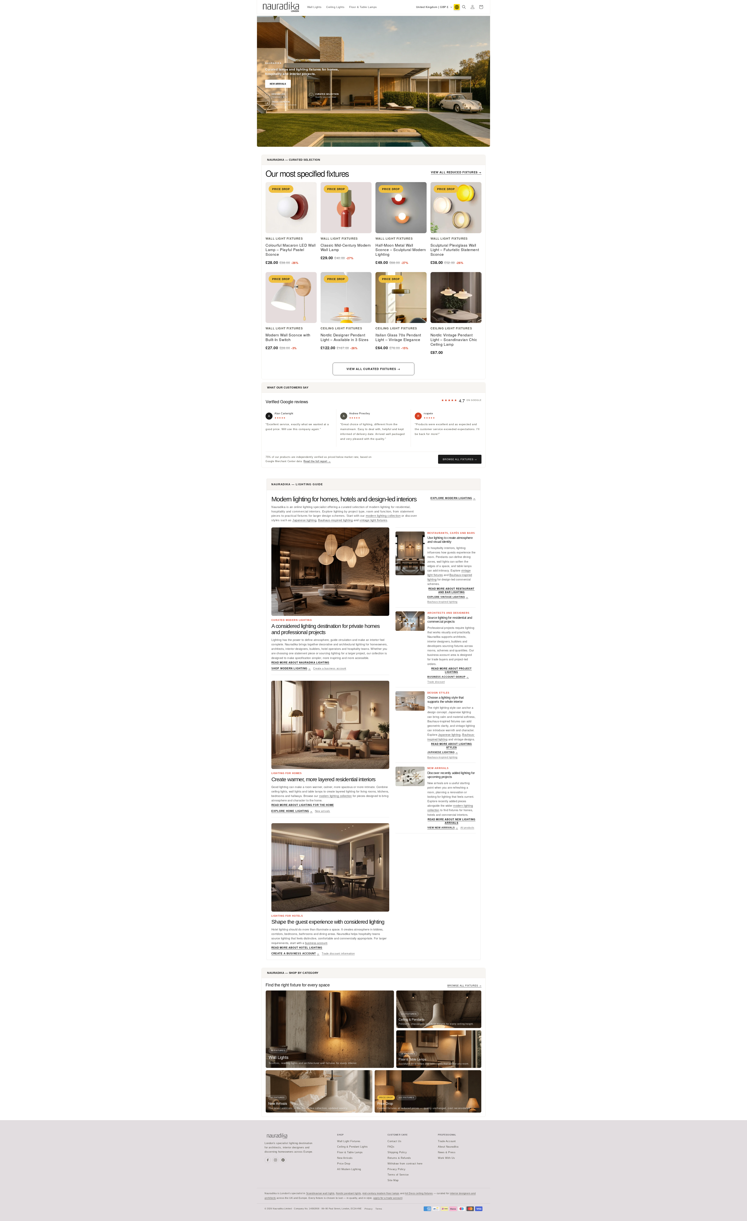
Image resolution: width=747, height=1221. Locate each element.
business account (316, 943)
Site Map (393, 1180)
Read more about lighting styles (451, 745)
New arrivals (322, 811)
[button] (464, 7)
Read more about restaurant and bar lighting (451, 590)
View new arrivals (442, 828)
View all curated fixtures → (373, 369)
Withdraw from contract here (405, 1163)
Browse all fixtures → (460, 459)
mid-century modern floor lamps (380, 1193)
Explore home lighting (292, 811)
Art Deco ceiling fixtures (419, 1193)
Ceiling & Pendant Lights (352, 1146)
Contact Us (394, 1141)
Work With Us (446, 1157)
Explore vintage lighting (447, 597)
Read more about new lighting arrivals (451, 821)
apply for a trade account (387, 1198)
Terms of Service (398, 1174)
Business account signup (448, 677)
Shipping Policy (397, 1152)
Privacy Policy (396, 1169)
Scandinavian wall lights (320, 1193)
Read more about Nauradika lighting (300, 662)
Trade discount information (338, 953)
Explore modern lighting (453, 498)
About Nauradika (448, 1146)
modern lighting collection (383, 515)
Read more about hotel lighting (296, 947)
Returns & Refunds (399, 1157)
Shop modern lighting (291, 668)
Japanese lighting (304, 520)
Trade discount (436, 682)
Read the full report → (317, 461)
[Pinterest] (283, 1160)
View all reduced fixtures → (456, 172)
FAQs (391, 1146)
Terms (378, 1209)
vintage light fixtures (373, 520)
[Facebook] (268, 1160)
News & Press (446, 1152)
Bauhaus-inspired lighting (335, 520)
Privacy (369, 1209)
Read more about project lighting (451, 670)
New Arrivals (278, 83)
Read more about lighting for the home (302, 805)
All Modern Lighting (349, 1169)
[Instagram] (275, 1160)
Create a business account (329, 668)
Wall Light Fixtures (348, 1141)
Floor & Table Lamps (350, 1152)
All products (467, 828)
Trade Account (447, 1141)
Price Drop (343, 1163)
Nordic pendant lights (348, 1193)
